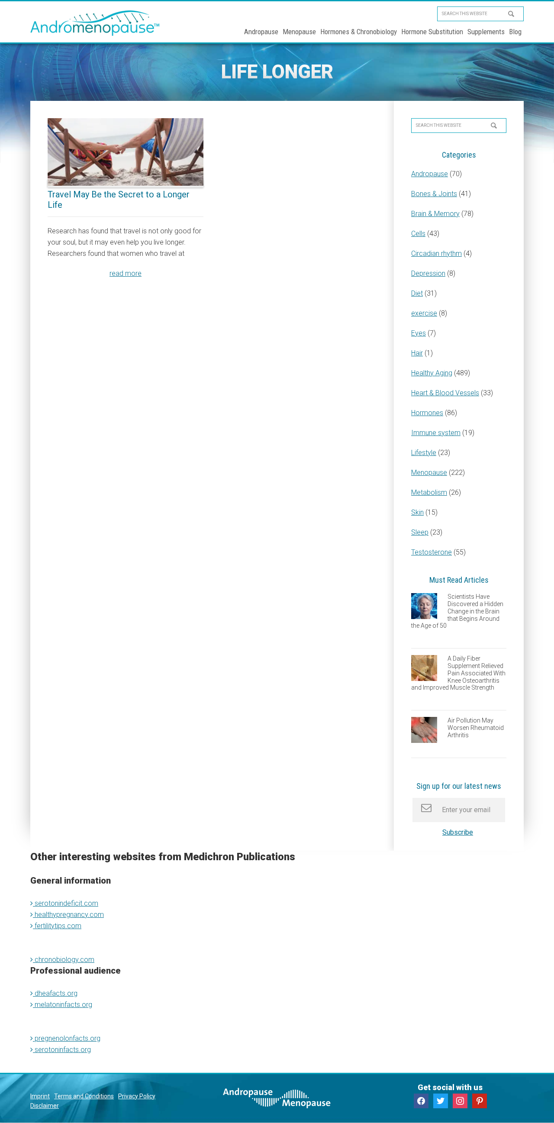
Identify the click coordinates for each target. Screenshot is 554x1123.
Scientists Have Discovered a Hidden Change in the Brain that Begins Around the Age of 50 (457, 611)
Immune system (436, 433)
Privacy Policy (136, 1096)
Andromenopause (95, 23)
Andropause (429, 174)
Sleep (419, 532)
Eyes (418, 333)
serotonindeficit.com (65, 903)
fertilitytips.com (57, 926)
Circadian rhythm (436, 253)
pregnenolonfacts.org (66, 1038)
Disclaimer (44, 1105)
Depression (428, 273)
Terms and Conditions (84, 1096)
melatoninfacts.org (62, 1004)
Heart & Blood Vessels (445, 393)
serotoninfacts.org (62, 1050)
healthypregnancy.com (68, 914)
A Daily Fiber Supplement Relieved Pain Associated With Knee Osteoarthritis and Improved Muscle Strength (458, 673)
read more (126, 273)
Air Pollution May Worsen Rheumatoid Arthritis (476, 728)
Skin (417, 512)
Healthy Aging (431, 373)
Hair (417, 353)
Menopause (429, 472)
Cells (418, 233)
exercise (424, 313)
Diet (417, 293)
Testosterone (431, 552)
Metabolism (429, 492)
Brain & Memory (435, 214)
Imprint (40, 1096)
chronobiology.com (63, 959)
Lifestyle (423, 453)
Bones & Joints (434, 194)
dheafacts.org (55, 993)
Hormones (427, 413)
